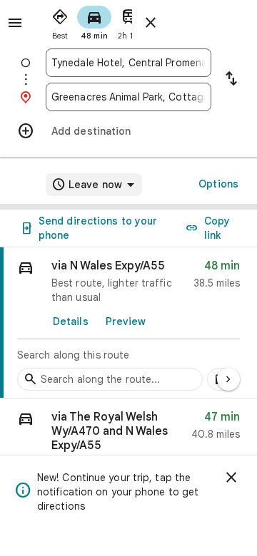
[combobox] (128, 62)
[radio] (60, 21)
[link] (128, 322)
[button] (128, 435)
